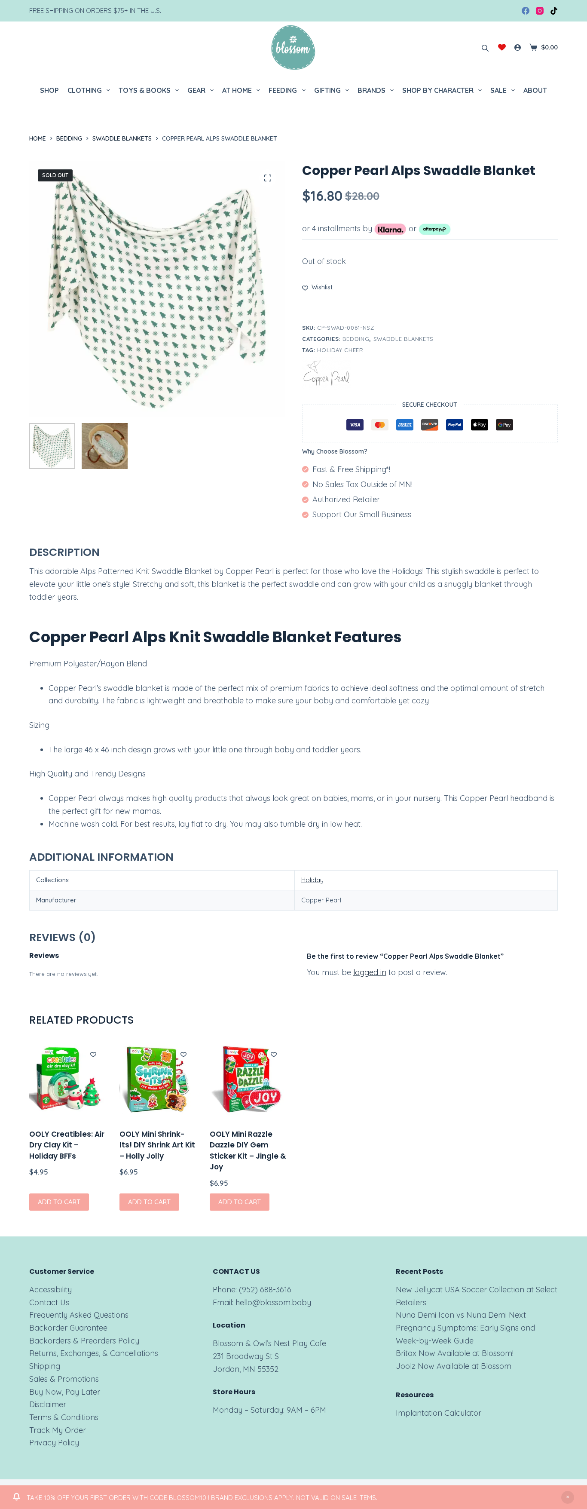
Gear (196, 90)
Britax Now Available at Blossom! (455, 1353)
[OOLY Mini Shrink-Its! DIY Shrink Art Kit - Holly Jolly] (158, 1079)
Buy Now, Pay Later (64, 1392)
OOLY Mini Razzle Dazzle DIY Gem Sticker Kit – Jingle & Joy (248, 1150)
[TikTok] (554, 11)
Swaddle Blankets (403, 338)
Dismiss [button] (567, 1497)
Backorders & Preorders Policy (84, 1341)
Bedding (356, 338)
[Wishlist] (502, 47)
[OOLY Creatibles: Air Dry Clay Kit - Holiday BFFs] (68, 1079)
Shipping (44, 1366)
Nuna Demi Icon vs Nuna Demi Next (461, 1315)
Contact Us (49, 1302)
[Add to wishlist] (93, 1054)
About (535, 90)
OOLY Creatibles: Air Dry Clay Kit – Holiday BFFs (66, 1145)
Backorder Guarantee (68, 1328)
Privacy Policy (54, 1443)
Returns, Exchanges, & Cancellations (93, 1353)
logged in (369, 972)
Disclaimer (47, 1404)
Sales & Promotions (64, 1379)
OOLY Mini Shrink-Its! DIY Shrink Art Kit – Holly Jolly (157, 1145)
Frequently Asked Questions (78, 1315)
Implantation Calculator (438, 1413)
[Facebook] (525, 11)
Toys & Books (145, 90)
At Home (237, 90)
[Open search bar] (485, 47)
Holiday (312, 880)
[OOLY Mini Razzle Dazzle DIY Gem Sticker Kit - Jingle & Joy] (248, 1079)
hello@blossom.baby (273, 1302)
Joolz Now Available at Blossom (453, 1366)
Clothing (84, 90)
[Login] (517, 47)
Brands (371, 90)
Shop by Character (438, 90)
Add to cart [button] (59, 1202)
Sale (498, 90)
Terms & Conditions (63, 1417)
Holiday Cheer (340, 350)
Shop (49, 90)
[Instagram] (540, 11)
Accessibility (50, 1289)
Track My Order (57, 1430)
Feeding (283, 90)
